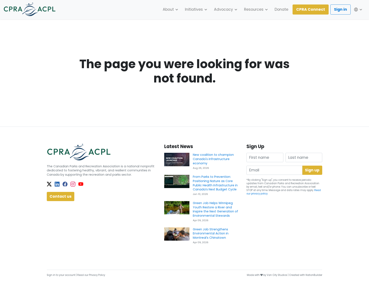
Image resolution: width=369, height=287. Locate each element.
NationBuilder (314, 275)
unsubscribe (300, 186)
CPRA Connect (310, 9)
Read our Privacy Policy (91, 275)
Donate (281, 9)
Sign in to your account (61, 275)
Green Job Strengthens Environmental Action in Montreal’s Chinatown (210, 233)
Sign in (340, 9)
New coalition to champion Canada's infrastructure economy (213, 159)
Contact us (61, 196)
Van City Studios (277, 275)
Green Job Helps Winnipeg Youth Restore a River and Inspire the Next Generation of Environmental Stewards (215, 209)
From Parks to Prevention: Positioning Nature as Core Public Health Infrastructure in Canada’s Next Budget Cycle (215, 183)
